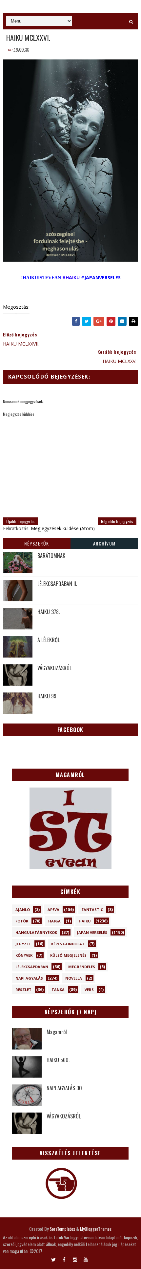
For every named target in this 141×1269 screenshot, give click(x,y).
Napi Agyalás (29, 978)
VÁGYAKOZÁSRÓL (54, 668)
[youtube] (86, 1258)
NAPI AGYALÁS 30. (65, 1088)
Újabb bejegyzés (20, 521)
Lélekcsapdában (31, 966)
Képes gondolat (68, 943)
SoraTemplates (62, 1228)
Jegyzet (23, 943)
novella (73, 978)
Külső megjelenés (68, 955)
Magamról (57, 1032)
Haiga (54, 921)
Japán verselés (92, 932)
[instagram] (75, 1258)
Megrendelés (81, 966)
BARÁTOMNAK (51, 556)
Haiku (85, 921)
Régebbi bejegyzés (117, 521)
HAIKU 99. (47, 696)
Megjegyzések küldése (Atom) (63, 528)
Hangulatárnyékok (36, 932)
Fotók (21, 921)
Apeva (53, 909)
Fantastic (92, 909)
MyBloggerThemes (95, 1228)
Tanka (58, 989)
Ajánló (22, 909)
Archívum (104, 543)
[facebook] (64, 1258)
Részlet (23, 989)
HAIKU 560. (58, 1060)
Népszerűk (36, 543)
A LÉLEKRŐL (48, 640)
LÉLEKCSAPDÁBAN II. (57, 584)
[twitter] (53, 1258)
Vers (89, 989)
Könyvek (23, 955)
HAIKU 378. (48, 612)
